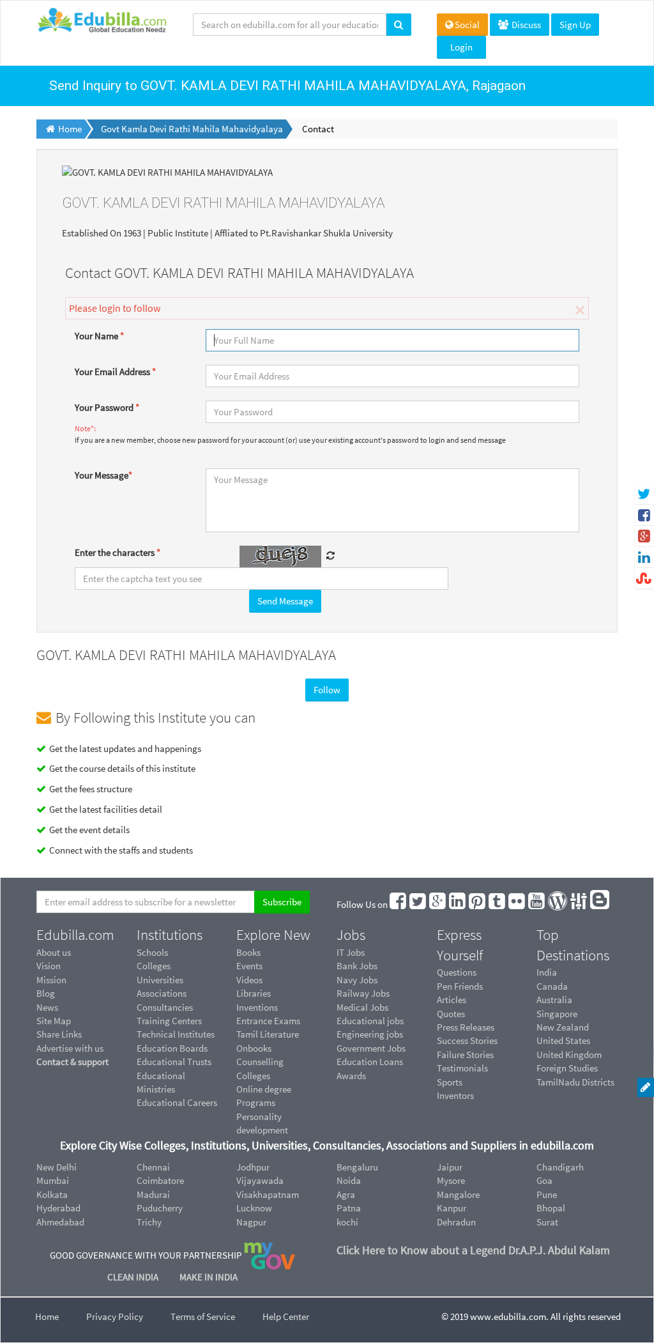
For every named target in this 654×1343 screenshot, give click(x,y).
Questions (456, 972)
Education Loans (370, 1061)
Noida (349, 1180)
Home (47, 1316)
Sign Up (575, 25)
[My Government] (269, 1255)
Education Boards (172, 1048)
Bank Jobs (357, 966)
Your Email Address (115, 371)
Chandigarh (560, 1167)
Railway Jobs (363, 993)
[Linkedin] (458, 904)
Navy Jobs (357, 980)
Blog (45, 993)
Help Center (285, 1316)
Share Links (59, 1034)
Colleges (154, 966)
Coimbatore (160, 1180)
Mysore (451, 1180)
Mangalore (458, 1194)
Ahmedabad (60, 1222)
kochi (347, 1222)
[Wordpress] (558, 904)
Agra (346, 1194)
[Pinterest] (478, 904)
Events (249, 966)
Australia (554, 1000)
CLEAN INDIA (133, 1277)
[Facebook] (398, 904)
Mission (51, 980)
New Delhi (56, 1167)
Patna (349, 1208)
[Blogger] (600, 904)
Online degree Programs (263, 1096)
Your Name (99, 336)
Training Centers (169, 1021)
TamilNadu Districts (575, 1082)
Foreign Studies (567, 1068)
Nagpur (251, 1222)
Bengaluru (357, 1167)
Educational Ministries (161, 1082)
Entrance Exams (268, 1021)
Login (461, 47)
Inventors (455, 1095)
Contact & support (72, 1061)
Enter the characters (117, 552)
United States (563, 1040)
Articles (451, 1000)
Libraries (253, 993)
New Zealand (562, 1027)
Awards (351, 1076)
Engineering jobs (370, 1034)
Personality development (262, 1123)
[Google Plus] (438, 904)
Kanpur (451, 1208)
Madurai (153, 1194)
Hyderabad (58, 1208)
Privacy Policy (114, 1316)
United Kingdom (569, 1054)
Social (467, 25)
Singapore (556, 1014)
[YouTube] (537, 904)
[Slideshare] (579, 904)
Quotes (451, 1014)
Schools (152, 952)
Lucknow (254, 1208)
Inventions (257, 1007)
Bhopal (550, 1208)
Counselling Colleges (260, 1068)
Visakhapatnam (267, 1194)
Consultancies (165, 1007)
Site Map (53, 1021)
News (47, 1007)
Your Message (103, 475)
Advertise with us (69, 1048)
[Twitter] (418, 904)
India (546, 972)
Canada (552, 986)
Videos (249, 980)
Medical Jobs (362, 1007)
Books (248, 952)
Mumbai (52, 1180)
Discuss (525, 25)
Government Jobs (371, 1048)
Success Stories (467, 1040)
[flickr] (517, 904)
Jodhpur (253, 1167)
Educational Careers (177, 1102)
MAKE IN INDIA (208, 1277)
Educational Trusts (174, 1061)
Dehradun (456, 1222)
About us (53, 952)
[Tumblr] (497, 904)
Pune (546, 1194)
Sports (449, 1082)
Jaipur (449, 1167)
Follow (327, 690)
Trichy (149, 1222)
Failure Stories (465, 1054)
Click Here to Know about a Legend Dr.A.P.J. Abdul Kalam (473, 1250)
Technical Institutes (176, 1034)
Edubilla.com (75, 935)
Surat (547, 1222)
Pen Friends (460, 986)
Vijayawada (260, 1180)
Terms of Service (203, 1316)
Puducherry (160, 1208)
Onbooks (253, 1048)
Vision (48, 966)
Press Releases (465, 1027)
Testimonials (462, 1068)
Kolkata (52, 1194)
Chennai (153, 1167)
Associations (161, 993)
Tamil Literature (267, 1034)
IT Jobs (351, 952)
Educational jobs (370, 1021)
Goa (544, 1180)
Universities (160, 980)
